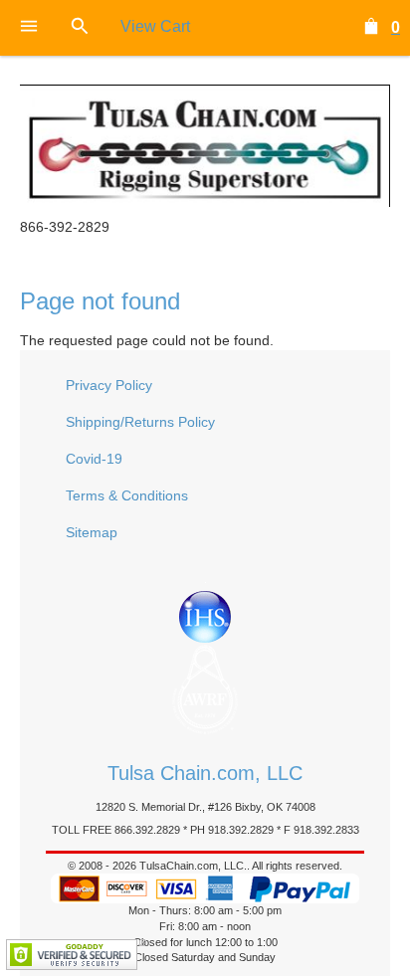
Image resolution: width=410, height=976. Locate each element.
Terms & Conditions (127, 495)
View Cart (155, 26)
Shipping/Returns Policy (140, 422)
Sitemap (91, 532)
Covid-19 (94, 459)
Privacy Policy (109, 385)
